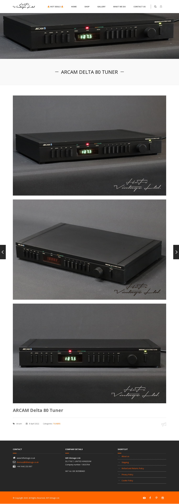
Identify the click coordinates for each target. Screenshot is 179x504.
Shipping (125, 462)
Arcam (19, 423)
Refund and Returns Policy (133, 468)
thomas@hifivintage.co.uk (28, 462)
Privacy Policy (127, 474)
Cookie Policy (127, 480)
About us (125, 456)
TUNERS (56, 423)
